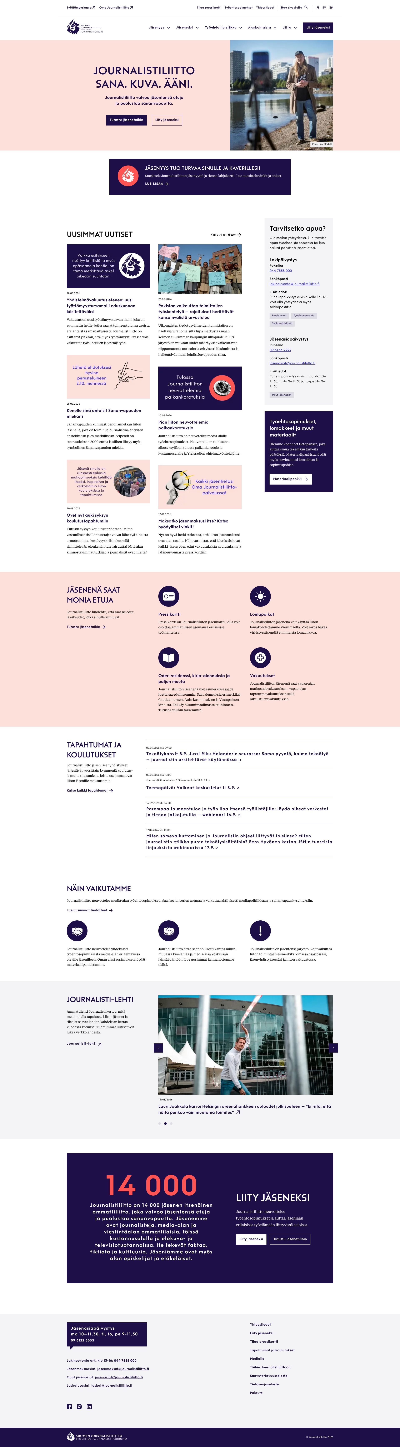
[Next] (333, 1048)
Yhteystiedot (265, 7)
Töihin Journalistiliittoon (270, 1367)
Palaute (256, 1393)
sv (324, 7)
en (331, 7)
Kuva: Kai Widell (322, 144)
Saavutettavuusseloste (268, 1376)
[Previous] (158, 1048)
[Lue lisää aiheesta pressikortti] (168, 606)
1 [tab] (159, 1123)
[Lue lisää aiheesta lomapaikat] (260, 606)
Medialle (257, 1359)
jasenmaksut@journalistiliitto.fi (123, 1369)
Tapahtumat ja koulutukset (272, 1350)
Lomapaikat (262, 615)
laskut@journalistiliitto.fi (111, 1385)
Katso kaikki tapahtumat (87, 790)
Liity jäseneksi (318, 27)
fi (317, 7)
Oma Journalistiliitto (114, 7)
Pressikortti (169, 615)
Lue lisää (154, 184)
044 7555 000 (281, 271)
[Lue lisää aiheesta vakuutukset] (260, 667)
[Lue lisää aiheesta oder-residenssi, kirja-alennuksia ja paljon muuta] (168, 667)
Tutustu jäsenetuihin (126, 120)
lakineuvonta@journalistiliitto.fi (295, 284)
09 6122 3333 (280, 350)
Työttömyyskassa (79, 7)
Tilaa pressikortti (209, 7)
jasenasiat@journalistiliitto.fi (292, 363)
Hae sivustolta (291, 7)
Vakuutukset (262, 676)
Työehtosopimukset (239, 7)
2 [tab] (165, 1123)
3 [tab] (171, 1123)
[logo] (85, 33)
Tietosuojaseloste (264, 1384)
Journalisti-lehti (81, 1043)
